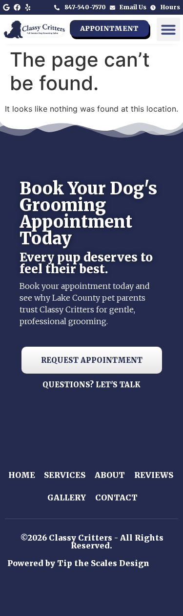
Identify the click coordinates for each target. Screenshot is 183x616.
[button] (168, 29)
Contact (116, 497)
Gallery (66, 497)
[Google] (6, 7)
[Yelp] (27, 7)
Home (21, 475)
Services (64, 475)
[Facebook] (17, 7)
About (110, 475)
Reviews (153, 475)
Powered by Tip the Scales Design (78, 563)
